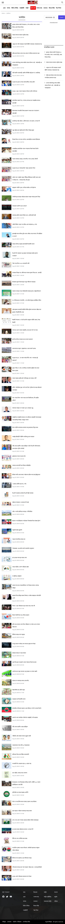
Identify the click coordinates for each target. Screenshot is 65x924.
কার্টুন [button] (27, 8)
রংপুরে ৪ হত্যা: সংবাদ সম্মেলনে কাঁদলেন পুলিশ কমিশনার (24, 91)
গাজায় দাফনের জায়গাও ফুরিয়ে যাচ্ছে (20, 35)
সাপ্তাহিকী (22, 8)
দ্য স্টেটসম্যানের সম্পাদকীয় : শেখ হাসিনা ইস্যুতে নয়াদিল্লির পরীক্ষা (26, 300)
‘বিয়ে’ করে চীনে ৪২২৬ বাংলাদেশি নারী (20, 263)
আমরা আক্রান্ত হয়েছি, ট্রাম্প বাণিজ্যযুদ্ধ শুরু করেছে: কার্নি (24, 378)
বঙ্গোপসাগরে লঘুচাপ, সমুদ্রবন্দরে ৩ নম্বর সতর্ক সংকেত (24, 348)
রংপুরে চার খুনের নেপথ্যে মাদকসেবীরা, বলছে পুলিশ (23, 82)
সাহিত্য (56, 901)
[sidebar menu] (3, 2)
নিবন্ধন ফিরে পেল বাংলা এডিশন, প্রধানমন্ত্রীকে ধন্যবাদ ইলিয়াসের (26, 139)
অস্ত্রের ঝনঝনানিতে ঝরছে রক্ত (18, 539)
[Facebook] (3, 896)
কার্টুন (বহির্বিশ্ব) (47, 897)
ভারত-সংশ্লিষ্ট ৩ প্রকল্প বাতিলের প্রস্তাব (20, 567)
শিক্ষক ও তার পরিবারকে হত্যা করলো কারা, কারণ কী (23, 606)
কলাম (8, 8)
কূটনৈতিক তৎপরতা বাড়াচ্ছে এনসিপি (20, 792)
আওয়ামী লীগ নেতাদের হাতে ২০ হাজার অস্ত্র (21, 763)
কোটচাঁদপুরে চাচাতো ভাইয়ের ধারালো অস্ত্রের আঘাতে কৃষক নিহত (26, 196)
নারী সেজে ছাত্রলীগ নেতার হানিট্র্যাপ (20, 726)
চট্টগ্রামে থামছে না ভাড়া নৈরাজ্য (19, 653)
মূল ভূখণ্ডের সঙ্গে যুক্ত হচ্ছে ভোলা (19, 557)
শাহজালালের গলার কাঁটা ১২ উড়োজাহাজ (21, 745)
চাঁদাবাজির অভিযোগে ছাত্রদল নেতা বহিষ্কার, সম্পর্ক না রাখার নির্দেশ (26, 708)
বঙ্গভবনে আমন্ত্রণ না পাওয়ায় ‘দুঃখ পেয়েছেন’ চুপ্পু (22, 408)
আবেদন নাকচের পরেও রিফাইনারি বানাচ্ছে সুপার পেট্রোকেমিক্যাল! (26, 291)
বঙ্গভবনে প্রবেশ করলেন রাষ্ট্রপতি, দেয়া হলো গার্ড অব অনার (25, 330)
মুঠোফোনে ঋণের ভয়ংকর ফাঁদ (19, 456)
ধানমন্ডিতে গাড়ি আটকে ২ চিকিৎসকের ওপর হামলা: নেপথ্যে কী (26, 121)
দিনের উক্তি (52, 8)
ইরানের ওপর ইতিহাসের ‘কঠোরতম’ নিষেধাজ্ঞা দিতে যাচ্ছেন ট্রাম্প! (26, 520)
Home (3, 13)
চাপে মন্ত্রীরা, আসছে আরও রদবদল (19, 773)
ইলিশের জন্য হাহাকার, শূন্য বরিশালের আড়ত (21, 858)
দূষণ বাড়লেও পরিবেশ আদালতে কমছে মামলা (22, 810)
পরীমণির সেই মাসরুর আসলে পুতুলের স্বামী (21, 736)
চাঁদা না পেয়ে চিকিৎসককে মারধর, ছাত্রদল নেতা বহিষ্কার (24, 801)
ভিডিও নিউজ (15, 8)
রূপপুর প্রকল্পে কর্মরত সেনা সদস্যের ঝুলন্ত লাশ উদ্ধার (23, 643)
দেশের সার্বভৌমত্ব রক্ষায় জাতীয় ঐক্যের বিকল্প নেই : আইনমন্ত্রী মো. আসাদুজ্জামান (52, 85)
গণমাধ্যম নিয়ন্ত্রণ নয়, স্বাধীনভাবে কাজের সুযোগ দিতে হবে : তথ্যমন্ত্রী (26, 272)
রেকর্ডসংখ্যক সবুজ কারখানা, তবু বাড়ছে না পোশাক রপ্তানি (24, 671)
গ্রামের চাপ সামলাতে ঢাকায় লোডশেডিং (20, 680)
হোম (4, 8)
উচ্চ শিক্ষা (58, 8)
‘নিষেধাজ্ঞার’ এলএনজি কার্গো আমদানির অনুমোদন (23, 548)
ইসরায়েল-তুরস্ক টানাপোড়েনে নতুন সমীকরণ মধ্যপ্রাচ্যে (23, 282)
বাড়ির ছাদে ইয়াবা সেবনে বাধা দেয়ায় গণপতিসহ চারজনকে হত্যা (25, 53)
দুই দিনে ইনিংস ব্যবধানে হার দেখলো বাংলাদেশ (22, 339)
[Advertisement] (53, 32)
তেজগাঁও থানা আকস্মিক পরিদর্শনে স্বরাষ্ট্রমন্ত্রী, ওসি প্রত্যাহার (25, 717)
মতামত (46, 8)
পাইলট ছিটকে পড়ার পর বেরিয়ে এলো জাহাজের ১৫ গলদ (24, 224)
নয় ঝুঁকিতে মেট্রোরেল (16, 576)
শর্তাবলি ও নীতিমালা (17, 921)
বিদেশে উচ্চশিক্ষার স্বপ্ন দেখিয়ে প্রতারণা (20, 615)
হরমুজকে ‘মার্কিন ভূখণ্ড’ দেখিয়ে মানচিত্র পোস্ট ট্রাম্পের (24, 187)
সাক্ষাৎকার (39, 8)
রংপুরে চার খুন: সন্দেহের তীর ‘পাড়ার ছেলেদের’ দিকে (23, 168)
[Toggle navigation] (62, 2)
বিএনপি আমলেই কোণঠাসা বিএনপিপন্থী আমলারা (22, 493)
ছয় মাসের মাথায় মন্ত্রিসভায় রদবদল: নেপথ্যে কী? (22, 829)
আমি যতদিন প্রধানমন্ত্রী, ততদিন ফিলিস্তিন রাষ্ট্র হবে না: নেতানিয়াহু (26, 72)
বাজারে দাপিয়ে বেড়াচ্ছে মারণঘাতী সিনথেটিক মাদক (23, 244)
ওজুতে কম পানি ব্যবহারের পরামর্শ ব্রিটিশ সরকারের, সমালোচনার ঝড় (27, 44)
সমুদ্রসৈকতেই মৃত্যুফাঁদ (17, 530)
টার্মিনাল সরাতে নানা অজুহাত (18, 634)
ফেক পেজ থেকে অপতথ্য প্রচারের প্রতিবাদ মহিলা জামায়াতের (25, 820)
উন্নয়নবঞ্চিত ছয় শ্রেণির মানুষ (18, 690)
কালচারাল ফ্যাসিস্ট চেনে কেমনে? (19, 206)
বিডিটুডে (4, 921)
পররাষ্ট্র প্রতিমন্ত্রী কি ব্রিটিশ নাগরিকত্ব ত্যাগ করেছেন (23, 436)
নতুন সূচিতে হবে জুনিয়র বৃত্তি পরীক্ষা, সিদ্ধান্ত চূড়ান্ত (23, 130)
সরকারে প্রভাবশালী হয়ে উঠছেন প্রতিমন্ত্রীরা (21, 465)
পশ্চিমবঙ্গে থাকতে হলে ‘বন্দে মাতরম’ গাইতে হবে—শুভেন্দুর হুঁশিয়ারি (27, 867)
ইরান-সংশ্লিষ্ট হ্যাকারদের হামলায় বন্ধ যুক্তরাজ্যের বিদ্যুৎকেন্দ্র (25, 427)
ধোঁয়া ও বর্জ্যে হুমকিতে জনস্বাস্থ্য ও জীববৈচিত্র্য (22, 511)
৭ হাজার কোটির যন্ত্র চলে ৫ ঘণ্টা (19, 484)
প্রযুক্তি (55, 897)
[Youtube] (11, 896)
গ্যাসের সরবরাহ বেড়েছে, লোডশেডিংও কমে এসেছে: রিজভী (25, 159)
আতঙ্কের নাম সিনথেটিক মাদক (18, 699)
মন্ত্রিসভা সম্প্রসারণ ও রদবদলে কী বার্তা (20, 502)
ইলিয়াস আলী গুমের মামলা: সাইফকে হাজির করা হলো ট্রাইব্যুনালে (26, 474)
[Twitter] (7, 896)
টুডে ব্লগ (33, 8)
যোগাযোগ (9, 921)
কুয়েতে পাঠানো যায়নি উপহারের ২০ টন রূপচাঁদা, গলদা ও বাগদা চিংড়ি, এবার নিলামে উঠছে (53, 55)
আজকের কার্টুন (47, 901)
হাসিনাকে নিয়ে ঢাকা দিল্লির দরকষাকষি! (20, 754)
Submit (61, 17)
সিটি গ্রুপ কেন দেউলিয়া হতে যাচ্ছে (19, 838)
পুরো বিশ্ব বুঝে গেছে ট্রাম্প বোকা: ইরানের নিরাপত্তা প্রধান (24, 662)
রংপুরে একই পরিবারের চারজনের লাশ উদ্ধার (21, 876)
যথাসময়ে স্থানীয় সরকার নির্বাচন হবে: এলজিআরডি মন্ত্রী (24, 215)
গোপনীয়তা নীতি (26, 921)
